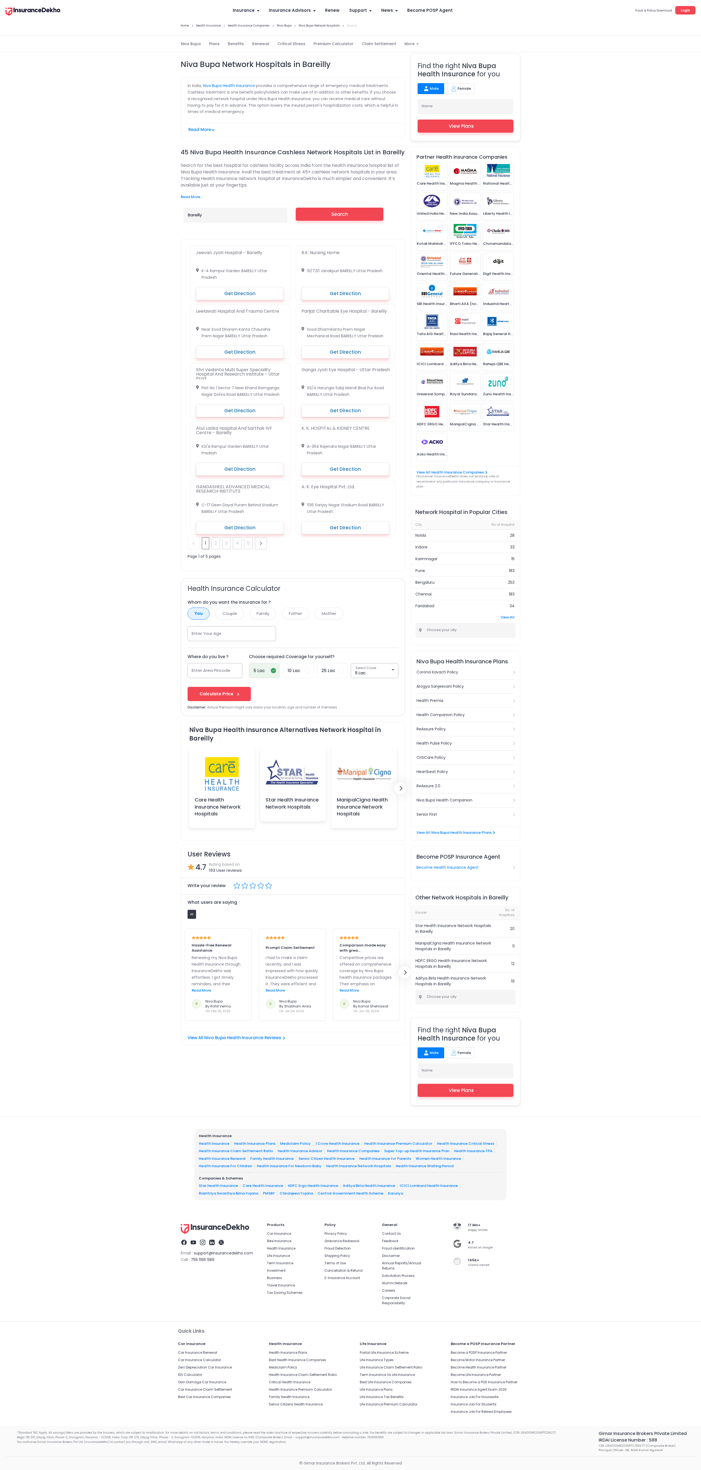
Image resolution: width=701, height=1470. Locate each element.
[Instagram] (202, 1243)
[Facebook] (184, 1243)
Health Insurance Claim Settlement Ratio (236, 1151)
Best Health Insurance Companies (297, 1360)
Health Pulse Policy (434, 743)
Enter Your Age (207, 633)
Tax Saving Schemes (285, 1292)
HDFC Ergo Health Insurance (313, 1185)
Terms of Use (335, 1263)
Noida (420, 535)
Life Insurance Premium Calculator (388, 1404)
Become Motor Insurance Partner (478, 1360)
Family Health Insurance (272, 1158)
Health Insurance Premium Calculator (398, 1143)
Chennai (423, 594)
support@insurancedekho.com (223, 1253)
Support (358, 10)
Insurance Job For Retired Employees (481, 1411)
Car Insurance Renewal (197, 1352)
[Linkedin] (212, 1243)
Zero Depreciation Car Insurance (205, 1367)
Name (427, 106)
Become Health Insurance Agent (447, 867)
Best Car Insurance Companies (204, 1397)
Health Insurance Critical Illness (465, 1143)
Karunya (395, 1193)
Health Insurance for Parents (385, 1158)
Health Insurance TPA (473, 1151)
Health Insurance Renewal (222, 1158)
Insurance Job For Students (473, 1404)
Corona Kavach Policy (437, 672)
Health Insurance (214, 1143)
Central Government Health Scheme (350, 1193)
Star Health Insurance (218, 1185)
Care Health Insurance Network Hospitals (218, 806)
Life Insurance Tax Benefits (382, 1397)
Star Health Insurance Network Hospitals (292, 803)
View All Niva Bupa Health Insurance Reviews (234, 1038)
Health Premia (429, 700)
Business (274, 1278)
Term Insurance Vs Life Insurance (387, 1374)
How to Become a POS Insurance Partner (484, 1382)
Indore (421, 547)
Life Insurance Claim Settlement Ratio (391, 1367)
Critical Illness (291, 44)
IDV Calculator (190, 1374)
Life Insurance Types (376, 1360)
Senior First (426, 814)
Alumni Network (394, 1283)
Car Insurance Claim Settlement (205, 1389)
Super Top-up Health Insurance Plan (416, 1151)
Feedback (390, 1241)
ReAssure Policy (431, 729)
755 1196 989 (202, 1259)
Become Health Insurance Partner (478, 1367)
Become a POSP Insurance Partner (479, 1352)
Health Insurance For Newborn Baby (289, 1166)
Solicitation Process (398, 1275)
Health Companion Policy (440, 714)
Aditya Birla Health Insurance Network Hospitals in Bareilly (450, 981)
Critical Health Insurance (289, 1382)
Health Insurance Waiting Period (424, 1166)
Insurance (244, 10)
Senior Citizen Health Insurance (326, 1158)
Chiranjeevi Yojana (296, 1193)
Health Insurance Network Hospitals (358, 1166)
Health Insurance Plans (254, 1143)
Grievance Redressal (341, 1241)
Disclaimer (391, 1255)
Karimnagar (426, 559)
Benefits (236, 44)
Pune (420, 570)
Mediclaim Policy (295, 1143)
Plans (214, 44)
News (387, 10)
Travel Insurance (281, 1285)
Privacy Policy (335, 1233)
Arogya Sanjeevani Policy (440, 686)
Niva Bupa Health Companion (444, 800)
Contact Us (391, 1233)
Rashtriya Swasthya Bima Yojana (228, 1193)
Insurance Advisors (290, 10)
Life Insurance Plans (376, 1389)
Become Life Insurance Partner (476, 1374)
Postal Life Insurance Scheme (384, 1352)
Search (339, 214)
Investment (276, 1270)
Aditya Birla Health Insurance (369, 1185)
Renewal (260, 44)
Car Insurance (279, 1233)
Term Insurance (280, 1263)
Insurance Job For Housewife (474, 1397)
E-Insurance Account (342, 1278)
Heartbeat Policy (432, 771)
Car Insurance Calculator (199, 1360)
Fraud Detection (337, 1248)
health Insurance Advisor (300, 1151)
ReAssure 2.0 (428, 786)
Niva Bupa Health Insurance (229, 85)
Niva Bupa (191, 44)
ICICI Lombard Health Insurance (429, 1185)
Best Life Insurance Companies (386, 1382)
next (261, 543)
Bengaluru (425, 582)
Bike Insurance (279, 1241)
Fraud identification (398, 1248)
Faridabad (424, 606)
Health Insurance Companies (353, 1151)
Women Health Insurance (438, 1158)
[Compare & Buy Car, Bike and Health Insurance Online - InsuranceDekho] (32, 12)
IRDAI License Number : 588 (628, 1440)
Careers (388, 1290)
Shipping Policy (337, 1255)
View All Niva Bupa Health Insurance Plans (454, 832)
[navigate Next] (400, 788)
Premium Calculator (334, 44)
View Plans (461, 126)
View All (508, 617)
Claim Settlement (379, 44)
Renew (332, 10)
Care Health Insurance (263, 1185)
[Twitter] (221, 1243)
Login (685, 10)
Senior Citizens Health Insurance (296, 1404)
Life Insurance (278, 1255)
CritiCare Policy (431, 757)
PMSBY (269, 1193)
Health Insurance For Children (225, 1166)
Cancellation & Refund (343, 1270)
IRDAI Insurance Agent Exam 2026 (479, 1389)
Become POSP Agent (430, 10)
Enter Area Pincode (211, 670)
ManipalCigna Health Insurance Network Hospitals (362, 806)
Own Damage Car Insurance (202, 1382)
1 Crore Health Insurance (337, 1143)
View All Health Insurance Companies (450, 472)
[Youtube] (193, 1243)
